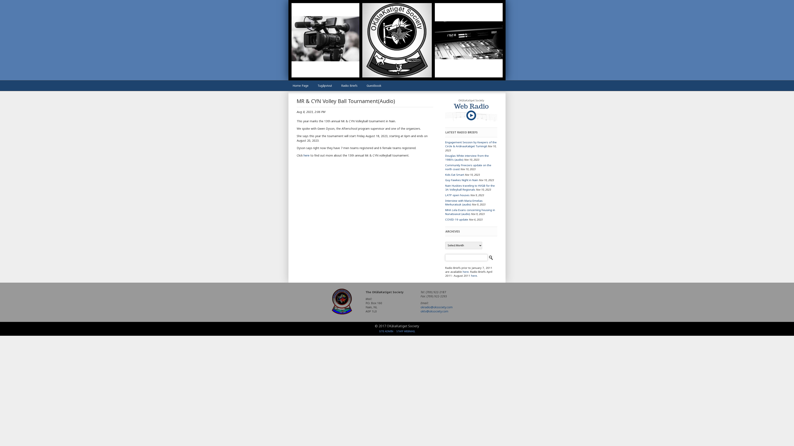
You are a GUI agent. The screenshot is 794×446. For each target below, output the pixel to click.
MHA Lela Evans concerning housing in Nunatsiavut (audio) (470, 212)
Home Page (301, 86)
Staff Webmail (405, 331)
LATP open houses (457, 195)
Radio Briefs (349, 86)
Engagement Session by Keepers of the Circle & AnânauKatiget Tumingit (471, 144)
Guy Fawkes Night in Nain (461, 180)
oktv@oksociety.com (434, 311)
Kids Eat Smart (454, 175)
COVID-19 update (456, 219)
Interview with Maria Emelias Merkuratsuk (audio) (464, 202)
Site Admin (386, 331)
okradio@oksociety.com (437, 307)
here (307, 155)
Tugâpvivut (325, 86)
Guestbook (374, 86)
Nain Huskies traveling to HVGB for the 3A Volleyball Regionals (470, 187)
